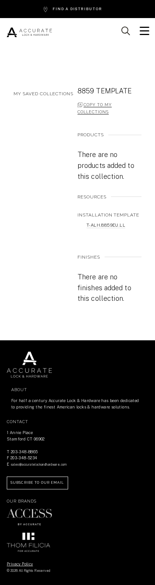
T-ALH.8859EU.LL (106, 225)
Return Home (29, 365)
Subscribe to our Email (37, 482)
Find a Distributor (77, 9)
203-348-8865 (24, 451)
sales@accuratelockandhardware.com (39, 464)
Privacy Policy (20, 564)
